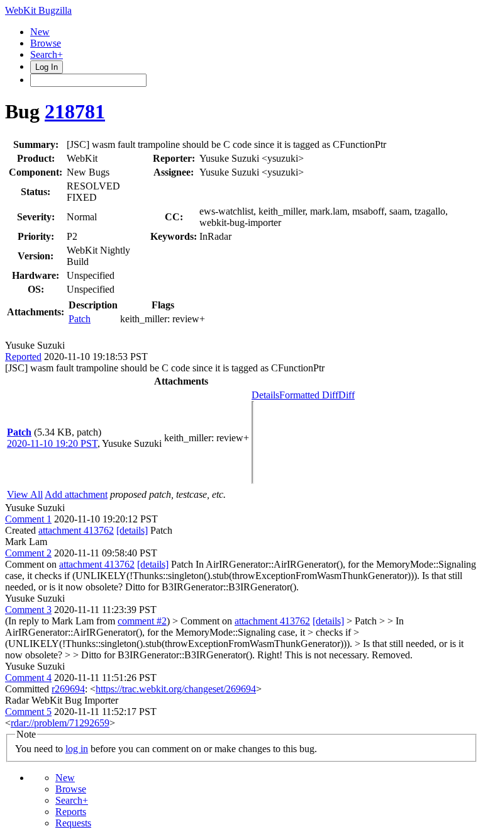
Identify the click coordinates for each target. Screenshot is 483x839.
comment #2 (142, 621)
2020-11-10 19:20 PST (52, 443)
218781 (75, 111)
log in (76, 748)
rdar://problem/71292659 (60, 723)
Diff (346, 395)
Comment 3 (28, 609)
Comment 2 (28, 553)
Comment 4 (28, 677)
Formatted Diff (308, 395)
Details (265, 395)
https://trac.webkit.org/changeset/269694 (176, 689)
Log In (46, 67)
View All (25, 494)
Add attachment (76, 494)
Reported (23, 356)
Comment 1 (28, 519)
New (40, 31)
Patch (80, 318)
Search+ (46, 54)
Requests (73, 823)
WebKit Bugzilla (38, 10)
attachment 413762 (76, 530)
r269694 (68, 689)
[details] (132, 530)
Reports (70, 811)
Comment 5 (28, 711)
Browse (45, 43)
